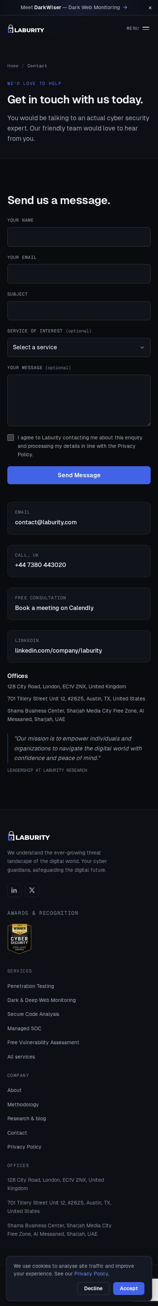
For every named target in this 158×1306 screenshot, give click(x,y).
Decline (93, 1288)
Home (13, 66)
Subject (17, 294)
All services (21, 1057)
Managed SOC (24, 1028)
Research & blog (26, 1118)
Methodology (23, 1104)
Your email (22, 257)
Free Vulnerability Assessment (43, 1042)
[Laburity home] (26, 28)
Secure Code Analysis (33, 1014)
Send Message (79, 475)
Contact (17, 1133)
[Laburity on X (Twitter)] (32, 890)
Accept (129, 1288)
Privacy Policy (24, 1147)
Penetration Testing (30, 986)
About (14, 1090)
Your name (20, 220)
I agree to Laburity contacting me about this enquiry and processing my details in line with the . (80, 446)
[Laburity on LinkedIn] (14, 890)
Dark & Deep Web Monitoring (41, 1000)
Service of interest (49, 331)
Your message (39, 368)
